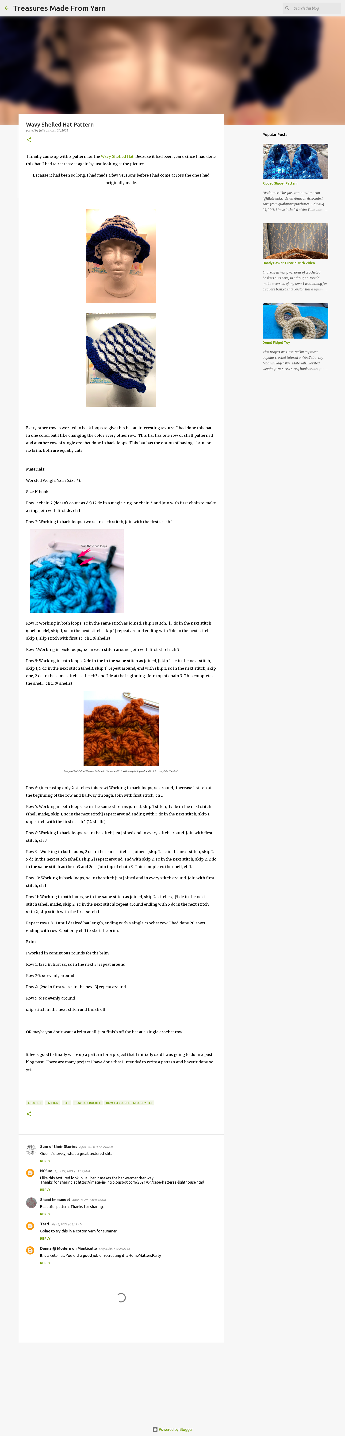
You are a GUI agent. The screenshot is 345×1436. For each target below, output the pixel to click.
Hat (66, 1102)
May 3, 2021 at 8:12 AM (66, 1224)
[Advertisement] (121, 1382)
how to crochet (88, 1102)
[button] (29, 140)
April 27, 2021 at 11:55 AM (72, 1171)
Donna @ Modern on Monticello (68, 1248)
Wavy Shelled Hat (117, 156)
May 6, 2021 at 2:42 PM (114, 1248)
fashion (52, 1102)
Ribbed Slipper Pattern (280, 183)
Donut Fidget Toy (276, 342)
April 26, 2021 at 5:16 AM (96, 1146)
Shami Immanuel (55, 1199)
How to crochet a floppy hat (129, 1102)
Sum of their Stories (58, 1146)
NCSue (46, 1171)
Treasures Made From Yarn (59, 8)
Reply (45, 1161)
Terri (44, 1224)
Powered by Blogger (175, 1429)
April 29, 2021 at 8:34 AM (89, 1199)
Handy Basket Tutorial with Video (289, 263)
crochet (34, 1102)
